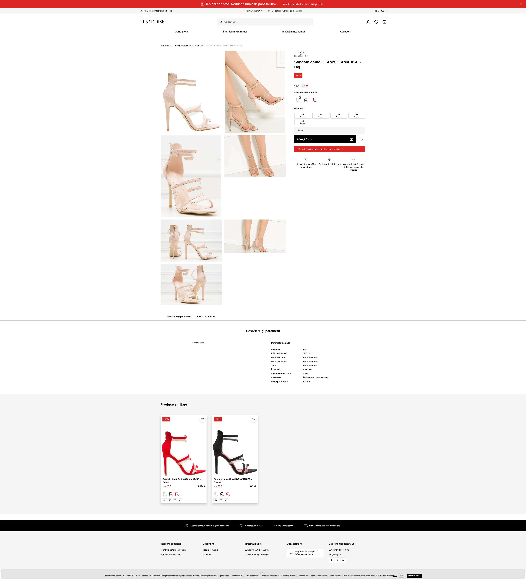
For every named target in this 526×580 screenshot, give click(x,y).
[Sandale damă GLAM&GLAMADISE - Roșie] (177, 493)
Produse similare (206, 316)
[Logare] (368, 22)
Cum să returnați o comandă (257, 554)
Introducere (166, 45)
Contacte (207, 554)
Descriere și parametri (179, 316)
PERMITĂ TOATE (414, 576)
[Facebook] (331, 560)
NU (401, 576)
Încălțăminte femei (184, 45)
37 (170, 500)
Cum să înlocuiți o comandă (257, 549)
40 (226, 500)
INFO (395, 576)
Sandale (199, 45)
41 (180, 500)
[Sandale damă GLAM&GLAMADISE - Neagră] (171, 493)
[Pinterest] (337, 560)
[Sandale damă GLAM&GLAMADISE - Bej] (165, 493)
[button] (521, 4)
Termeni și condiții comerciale (173, 549)
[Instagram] (343, 560)
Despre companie (210, 549)
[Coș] (384, 22)
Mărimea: (299, 108)
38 (175, 500)
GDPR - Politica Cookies (171, 554)
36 (164, 500)
